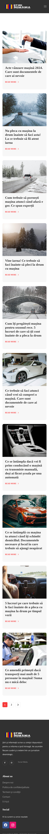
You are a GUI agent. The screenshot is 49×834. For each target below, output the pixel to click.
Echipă (5, 801)
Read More (10, 82)
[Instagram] (11, 762)
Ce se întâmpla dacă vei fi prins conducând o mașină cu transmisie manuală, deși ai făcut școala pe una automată (23, 469)
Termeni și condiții (11, 792)
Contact (6, 796)
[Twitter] (4, 762)
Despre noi (7, 782)
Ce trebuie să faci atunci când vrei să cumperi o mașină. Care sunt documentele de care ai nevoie (22, 398)
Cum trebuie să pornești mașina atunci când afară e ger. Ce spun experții (24, 201)
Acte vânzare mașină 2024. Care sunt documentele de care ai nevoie (24, 71)
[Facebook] (5, 825)
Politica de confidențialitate (15, 787)
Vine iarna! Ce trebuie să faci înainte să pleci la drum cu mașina (24, 264)
